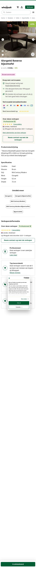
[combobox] (17, 12)
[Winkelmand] (18, 7)
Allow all (19, 302)
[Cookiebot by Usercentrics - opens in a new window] (24, 278)
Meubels (10, 18)
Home (3, 18)
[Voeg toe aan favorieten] (32, 54)
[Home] (8, 7)
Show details (24, 298)
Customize (18, 307)
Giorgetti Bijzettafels (23, 196)
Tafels (17, 18)
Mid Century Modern (18, 201)
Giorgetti (8, 196)
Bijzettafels (25, 18)
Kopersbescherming (12, 86)
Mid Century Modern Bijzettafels (18, 206)
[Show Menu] (33, 12)
